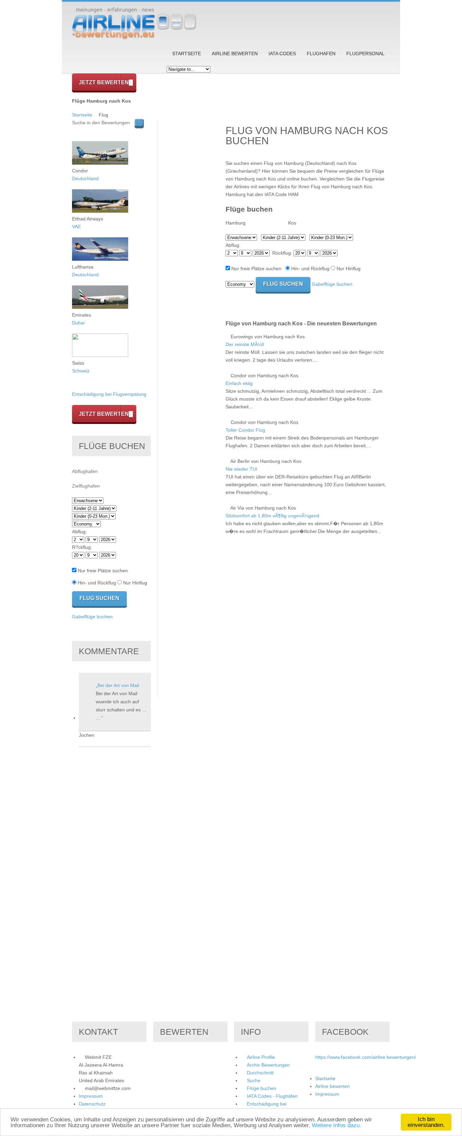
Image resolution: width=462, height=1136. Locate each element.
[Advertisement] (192, 220)
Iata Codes (282, 53)
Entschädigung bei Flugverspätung (109, 394)
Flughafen (321, 53)
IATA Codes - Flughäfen (272, 1096)
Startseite (186, 53)
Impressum (91, 1096)
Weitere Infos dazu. (336, 1125)
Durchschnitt (260, 1072)
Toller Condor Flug (245, 430)
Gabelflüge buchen (332, 284)
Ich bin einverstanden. (426, 1122)
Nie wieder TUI (241, 469)
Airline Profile (261, 1057)
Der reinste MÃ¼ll (245, 344)
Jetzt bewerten (104, 82)
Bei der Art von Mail (118, 685)
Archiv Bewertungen (268, 1065)
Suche (253, 1080)
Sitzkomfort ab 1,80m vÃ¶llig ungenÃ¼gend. (273, 515)
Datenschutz (92, 1104)
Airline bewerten (235, 53)
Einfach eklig (239, 383)
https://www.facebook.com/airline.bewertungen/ (365, 1057)
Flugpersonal (365, 53)
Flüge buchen (261, 1088)
